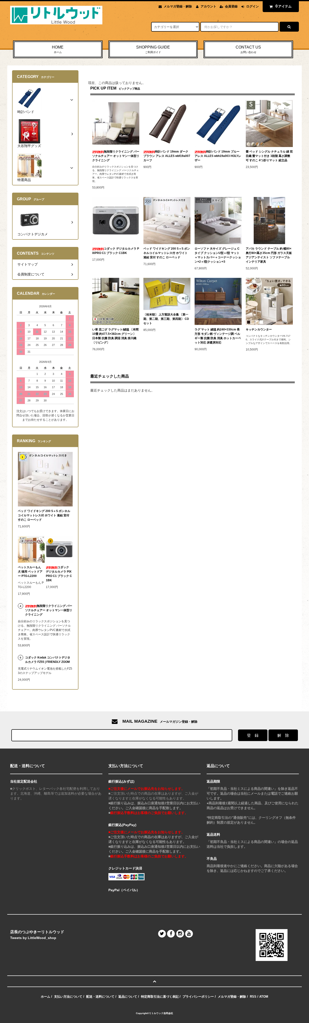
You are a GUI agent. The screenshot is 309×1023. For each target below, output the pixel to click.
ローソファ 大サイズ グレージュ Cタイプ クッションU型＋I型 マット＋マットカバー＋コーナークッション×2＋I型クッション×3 (218, 255)
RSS (253, 996)
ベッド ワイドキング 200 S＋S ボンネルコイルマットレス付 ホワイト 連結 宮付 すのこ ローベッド (166, 253)
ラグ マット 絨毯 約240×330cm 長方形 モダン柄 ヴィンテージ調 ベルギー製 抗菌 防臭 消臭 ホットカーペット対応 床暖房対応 (218, 336)
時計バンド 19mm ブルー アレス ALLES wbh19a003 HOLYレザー (218, 156)
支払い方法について (68, 996)
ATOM (263, 996)
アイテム (283, 6)
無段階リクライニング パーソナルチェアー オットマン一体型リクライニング (115, 156)
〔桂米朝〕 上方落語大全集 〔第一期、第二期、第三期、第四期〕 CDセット (166, 319)
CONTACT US (248, 49)
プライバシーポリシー (198, 996)
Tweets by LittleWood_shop (33, 938)
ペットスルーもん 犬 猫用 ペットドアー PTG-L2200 (30, 572)
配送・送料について (100, 996)
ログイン (252, 6)
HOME (57, 49)
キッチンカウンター (259, 329)
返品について (127, 996)
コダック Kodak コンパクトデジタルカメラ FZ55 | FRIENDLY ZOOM (47, 660)
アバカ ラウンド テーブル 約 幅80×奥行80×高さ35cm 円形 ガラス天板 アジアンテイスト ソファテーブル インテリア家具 (269, 255)
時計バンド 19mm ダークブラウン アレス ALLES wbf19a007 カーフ (166, 156)
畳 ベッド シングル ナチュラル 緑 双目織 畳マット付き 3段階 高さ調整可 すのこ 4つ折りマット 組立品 (269, 156)
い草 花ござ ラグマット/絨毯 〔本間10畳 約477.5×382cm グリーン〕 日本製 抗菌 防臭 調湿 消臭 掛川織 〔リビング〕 (115, 336)
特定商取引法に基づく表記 (160, 996)
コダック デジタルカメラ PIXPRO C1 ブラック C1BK (115, 251)
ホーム (45, 996)
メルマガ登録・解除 (178, 6)
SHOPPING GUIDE (153, 49)
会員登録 (231, 6)
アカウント (208, 6)
